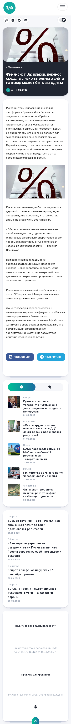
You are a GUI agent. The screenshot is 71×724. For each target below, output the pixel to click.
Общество (29, 421)
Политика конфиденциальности (35, 625)
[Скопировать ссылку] (6, 20)
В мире (27, 397)
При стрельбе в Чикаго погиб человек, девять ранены (43, 474)
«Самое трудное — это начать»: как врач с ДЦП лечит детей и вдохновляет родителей (42, 430)
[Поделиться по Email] (26, 20)
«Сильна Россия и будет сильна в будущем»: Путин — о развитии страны (32, 593)
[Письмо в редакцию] (35, 707)
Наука (26, 445)
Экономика (15, 67)
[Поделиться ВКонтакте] (13, 20)
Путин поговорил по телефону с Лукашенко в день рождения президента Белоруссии (42, 406)
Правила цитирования (35, 674)
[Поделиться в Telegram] (19, 20)
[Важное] (49, 387)
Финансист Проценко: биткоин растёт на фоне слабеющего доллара (39, 493)
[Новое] (22, 387)
